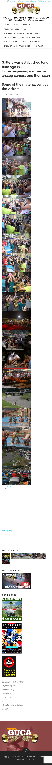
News (6, 25)
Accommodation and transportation (22, 33)
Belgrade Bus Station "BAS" (13, 682)
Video (23, 42)
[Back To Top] (26, 750)
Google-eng (6, 697)
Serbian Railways (8, 689)
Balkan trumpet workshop (17, 46)
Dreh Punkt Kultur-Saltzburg (13, 705)
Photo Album (10, 42)
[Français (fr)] (35, 1)
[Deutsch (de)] (23, 1)
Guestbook (35, 42)
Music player (10, 37)
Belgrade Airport (8, 686)
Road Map (6, 701)
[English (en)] (12, 1)
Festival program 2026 (15, 29)
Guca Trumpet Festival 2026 (26, 17)
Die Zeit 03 (6, 709)
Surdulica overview (30, 37)
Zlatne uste (6, 693)
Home (15, 25)
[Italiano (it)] (45, 1)
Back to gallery (7, 531)
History (26, 25)
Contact (38, 46)
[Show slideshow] (8, 486)
